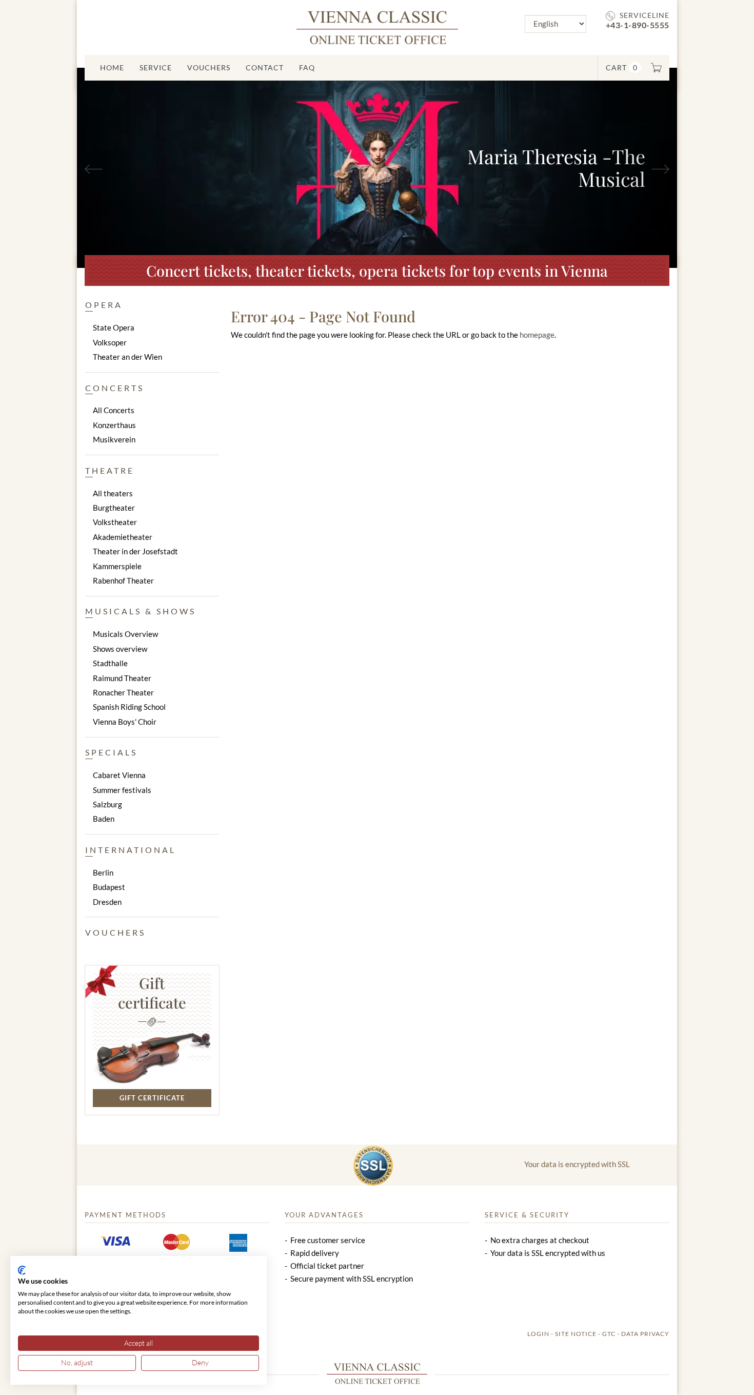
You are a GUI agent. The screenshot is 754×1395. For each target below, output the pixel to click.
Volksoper (110, 342)
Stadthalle (110, 663)
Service (156, 67)
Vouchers (208, 67)
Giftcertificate (152, 992)
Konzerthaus (114, 425)
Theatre (109, 470)
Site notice (576, 1334)
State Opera (113, 327)
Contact (265, 67)
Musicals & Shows (140, 611)
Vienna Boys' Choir (124, 721)
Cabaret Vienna (119, 775)
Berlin (103, 872)
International (130, 850)
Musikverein (114, 439)
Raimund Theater (122, 678)
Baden (103, 818)
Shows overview (120, 648)
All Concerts (113, 410)
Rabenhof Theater (123, 580)
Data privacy (645, 1334)
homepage (537, 334)
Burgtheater (114, 507)
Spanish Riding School (129, 706)
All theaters (113, 493)
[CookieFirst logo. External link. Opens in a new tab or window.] (22, 1270)
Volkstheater (115, 522)
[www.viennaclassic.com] (377, 26)
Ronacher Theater (123, 692)
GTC (609, 1334)
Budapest (109, 887)
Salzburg (107, 804)
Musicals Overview (125, 633)
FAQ (307, 67)
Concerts (114, 388)
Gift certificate (152, 1098)
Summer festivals (122, 790)
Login (538, 1334)
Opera (104, 304)
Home (112, 67)
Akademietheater (122, 536)
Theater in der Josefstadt (135, 551)
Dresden (107, 901)
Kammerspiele (117, 566)
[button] (122, 168)
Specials (111, 752)
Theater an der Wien (127, 356)
